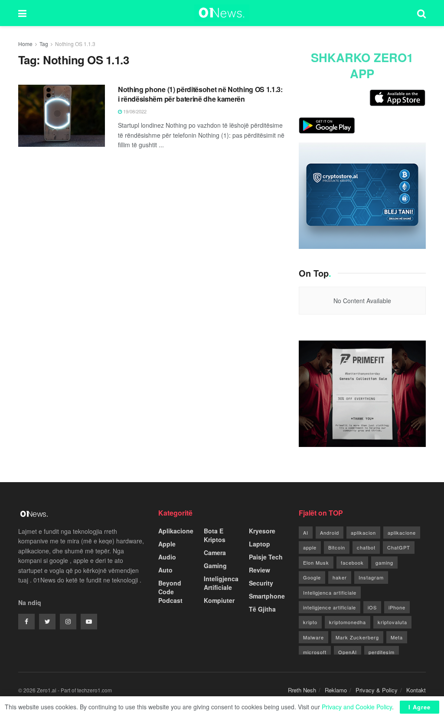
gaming (384, 562)
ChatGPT (398, 547)
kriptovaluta (392, 622)
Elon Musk (316, 562)
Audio (167, 557)
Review (259, 570)
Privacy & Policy (377, 690)
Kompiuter (219, 600)
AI (305, 532)
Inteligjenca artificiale (329, 592)
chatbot (366, 547)
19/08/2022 (134, 111)
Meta (397, 637)
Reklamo (336, 690)
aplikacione (402, 532)
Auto (165, 570)
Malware (313, 637)
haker (340, 577)
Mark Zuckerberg (357, 637)
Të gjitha (262, 609)
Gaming (215, 565)
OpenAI (347, 652)
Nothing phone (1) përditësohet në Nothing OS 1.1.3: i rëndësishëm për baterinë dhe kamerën (200, 94)
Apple (167, 543)
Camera (215, 552)
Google (312, 577)
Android (329, 532)
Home (25, 43)
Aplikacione (175, 530)
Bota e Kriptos (214, 535)
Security (261, 583)
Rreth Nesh (302, 690)
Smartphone (267, 596)
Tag (43, 43)
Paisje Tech (266, 557)
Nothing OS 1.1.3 (75, 43)
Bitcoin (336, 547)
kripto (310, 622)
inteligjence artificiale (329, 607)
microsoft (314, 652)
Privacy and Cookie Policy (357, 706)
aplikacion (363, 532)
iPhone (396, 607)
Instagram (371, 577)
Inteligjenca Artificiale (221, 583)
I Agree (419, 707)
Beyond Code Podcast (170, 592)
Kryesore (262, 530)
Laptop (259, 543)
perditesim (382, 652)
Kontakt (416, 690)
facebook (352, 562)
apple (310, 547)
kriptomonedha (347, 622)
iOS (372, 607)
